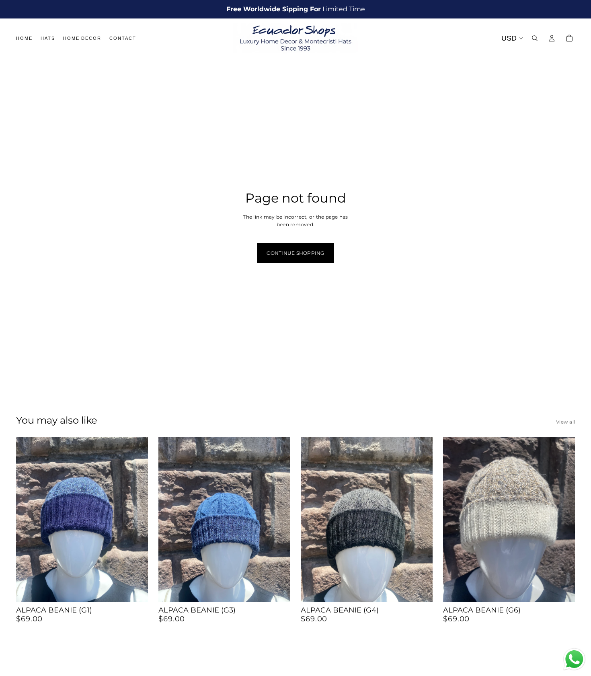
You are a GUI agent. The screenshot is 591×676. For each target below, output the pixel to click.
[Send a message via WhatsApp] (574, 659)
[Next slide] (136, 520)
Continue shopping (295, 253)
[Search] (535, 38)
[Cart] (569, 38)
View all (565, 422)
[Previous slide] (28, 520)
